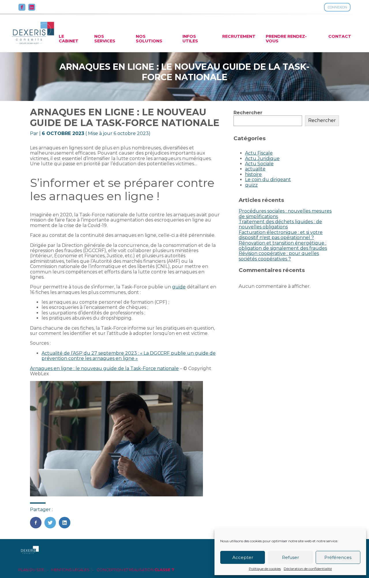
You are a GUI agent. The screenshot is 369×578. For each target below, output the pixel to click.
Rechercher (248, 112)
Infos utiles (190, 39)
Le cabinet (68, 39)
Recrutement (238, 36)
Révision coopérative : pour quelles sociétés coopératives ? (279, 256)
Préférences (337, 557)
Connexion (337, 7)
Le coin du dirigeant (268, 179)
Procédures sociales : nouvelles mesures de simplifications (285, 213)
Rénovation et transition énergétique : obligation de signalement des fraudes (283, 245)
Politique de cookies (265, 569)
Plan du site (31, 570)
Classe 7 (164, 569)
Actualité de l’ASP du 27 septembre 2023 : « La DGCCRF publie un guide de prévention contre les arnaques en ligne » (129, 355)
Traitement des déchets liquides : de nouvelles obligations (280, 224)
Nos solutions (149, 39)
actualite (255, 169)
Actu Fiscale (259, 153)
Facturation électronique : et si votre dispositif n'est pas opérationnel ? (281, 235)
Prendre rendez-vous (286, 39)
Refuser (290, 557)
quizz (251, 185)
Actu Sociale (259, 163)
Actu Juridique (262, 158)
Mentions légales (70, 570)
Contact (339, 36)
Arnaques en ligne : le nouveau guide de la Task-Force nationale (104, 368)
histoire (253, 174)
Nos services (104, 39)
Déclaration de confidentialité (308, 569)
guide (179, 287)
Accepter (242, 557)
